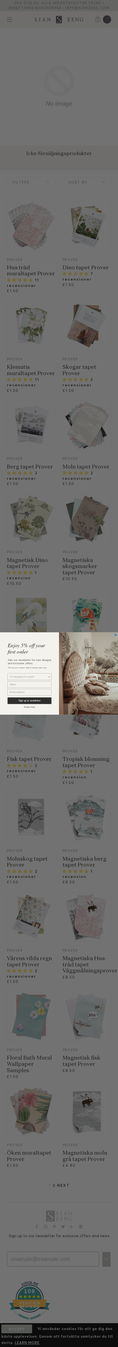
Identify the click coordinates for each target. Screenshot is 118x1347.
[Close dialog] (115, 635)
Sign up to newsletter (29, 701)
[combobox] (29, 677)
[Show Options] (49, 677)
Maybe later (29, 707)
